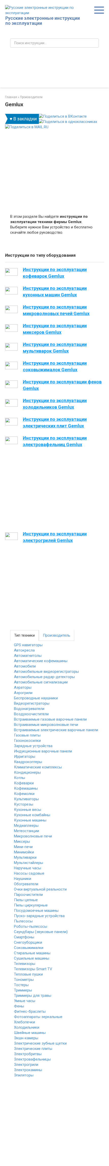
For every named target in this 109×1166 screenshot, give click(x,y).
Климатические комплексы (38, 767)
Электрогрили (26, 1064)
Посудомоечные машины (36, 910)
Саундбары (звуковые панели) (41, 932)
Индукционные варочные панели (43, 751)
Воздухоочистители (31, 714)
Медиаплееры (26, 825)
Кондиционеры (27, 772)
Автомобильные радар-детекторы (44, 677)
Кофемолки (24, 793)
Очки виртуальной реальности (40, 889)
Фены (19, 1006)
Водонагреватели (29, 708)
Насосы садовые (29, 873)
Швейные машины (30, 1032)
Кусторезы (23, 804)
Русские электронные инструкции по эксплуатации (42, 20)
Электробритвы (28, 1054)
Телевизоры (24, 963)
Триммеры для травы (32, 995)
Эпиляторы (23, 1075)
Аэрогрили (23, 692)
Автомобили (25, 666)
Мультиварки (25, 857)
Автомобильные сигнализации (41, 682)
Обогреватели (26, 884)
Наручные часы (27, 868)
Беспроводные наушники (36, 698)
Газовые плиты (27, 735)
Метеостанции (26, 831)
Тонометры (24, 979)
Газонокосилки (27, 740)
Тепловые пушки (28, 974)
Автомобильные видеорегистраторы (46, 671)
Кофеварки (24, 783)
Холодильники (26, 1027)
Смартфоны (24, 937)
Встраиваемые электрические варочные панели (56, 730)
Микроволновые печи (33, 836)
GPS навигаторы (28, 645)
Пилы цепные (26, 900)
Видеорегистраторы (31, 703)
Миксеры (22, 841)
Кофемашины (26, 788)
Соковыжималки (28, 947)
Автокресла (24, 650)
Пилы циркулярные (31, 905)
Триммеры (23, 990)
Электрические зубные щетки (40, 1043)
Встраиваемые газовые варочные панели (50, 719)
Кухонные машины (30, 820)
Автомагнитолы (28, 655)
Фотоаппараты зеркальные (38, 1016)
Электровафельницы (32, 1059)
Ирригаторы (24, 756)
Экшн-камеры (26, 1038)
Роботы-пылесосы (30, 926)
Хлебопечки (24, 1022)
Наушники (22, 878)
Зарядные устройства (33, 746)
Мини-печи (23, 847)
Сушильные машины (31, 958)
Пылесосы (23, 921)
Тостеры (21, 985)
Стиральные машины (32, 953)
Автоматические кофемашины (40, 661)
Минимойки (24, 852)
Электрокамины (28, 1070)
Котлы (19, 777)
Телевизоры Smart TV (33, 969)
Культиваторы (26, 799)
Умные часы (24, 1001)
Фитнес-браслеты (30, 1011)
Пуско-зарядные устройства (39, 916)
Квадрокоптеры (28, 762)
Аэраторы (22, 687)
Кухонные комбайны (32, 815)
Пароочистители (28, 894)
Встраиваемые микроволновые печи (46, 724)
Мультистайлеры (28, 862)
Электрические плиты (33, 1048)
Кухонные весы (27, 809)
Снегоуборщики (28, 942)
